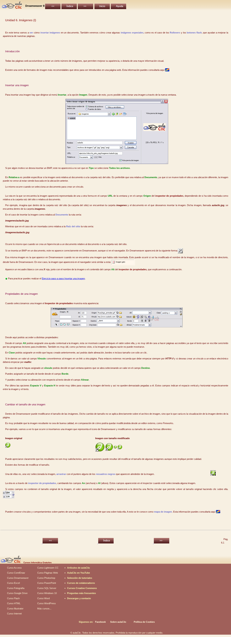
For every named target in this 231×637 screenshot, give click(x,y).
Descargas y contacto (79, 598)
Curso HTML (13, 603)
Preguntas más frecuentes (81, 593)
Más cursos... (44, 608)
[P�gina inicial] (12, 8)
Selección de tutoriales (79, 578)
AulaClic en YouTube (78, 572)
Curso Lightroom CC (47, 567)
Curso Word (43, 598)
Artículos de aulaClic (78, 567)
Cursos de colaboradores (81, 583)
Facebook (100, 622)
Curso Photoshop (46, 578)
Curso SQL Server (46, 588)
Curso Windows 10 (47, 593)
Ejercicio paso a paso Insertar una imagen (63, 278)
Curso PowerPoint (46, 583)
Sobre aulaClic (118, 622)
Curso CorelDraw (16, 572)
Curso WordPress (46, 603)
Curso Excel (13, 583)
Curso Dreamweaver (18, 578)
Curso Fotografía (15, 588)
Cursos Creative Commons (82, 588)
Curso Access (14, 567)
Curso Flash (13, 598)
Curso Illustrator (15, 608)
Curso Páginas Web (47, 572)
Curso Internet (14, 613)
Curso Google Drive (17, 593)
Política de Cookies (144, 622)
